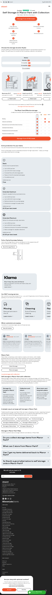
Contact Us (5, 572)
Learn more (7, 287)
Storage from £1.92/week (26, 19)
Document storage (6, 532)
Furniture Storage (6, 519)
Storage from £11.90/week (26, 138)
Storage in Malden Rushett (10, 422)
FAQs (3, 573)
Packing (4, 520)
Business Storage (6, 528)
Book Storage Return (9, 247)
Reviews (4, 562)
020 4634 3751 (47, 2)
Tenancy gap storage (7, 510)
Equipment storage (6, 551)
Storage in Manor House (29, 422)
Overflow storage (6, 536)
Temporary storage (7, 543)
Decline (24, 589)
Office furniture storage (7, 533)
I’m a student (26, 68)
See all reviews (7, 328)
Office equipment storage (8, 535)
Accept (9, 589)
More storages (13, 370)
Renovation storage (7, 514)
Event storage (5, 541)
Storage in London (8, 419)
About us (4, 561)
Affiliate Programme (7, 564)
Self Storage (5, 527)
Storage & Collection (7, 509)
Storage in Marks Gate (9, 426)
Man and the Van (6, 525)
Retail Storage (5, 538)
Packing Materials (6, 522)
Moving (4, 507)
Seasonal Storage (6, 540)
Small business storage (8, 546)
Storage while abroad (7, 512)
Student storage (23, 419)
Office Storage (5, 530)
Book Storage (13, 366)
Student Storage (6, 515)
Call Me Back (28, 476)
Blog (3, 565)
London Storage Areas (7, 553)
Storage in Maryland (26, 426)
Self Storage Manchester (8, 554)
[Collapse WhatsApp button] (46, 590)
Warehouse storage (7, 548)
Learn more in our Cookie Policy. (16, 585)
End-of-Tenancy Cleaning (8, 523)
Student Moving (6, 517)
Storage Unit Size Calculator (26, 106)
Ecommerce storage (7, 545)
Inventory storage (6, 549)
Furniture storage (37, 419)
